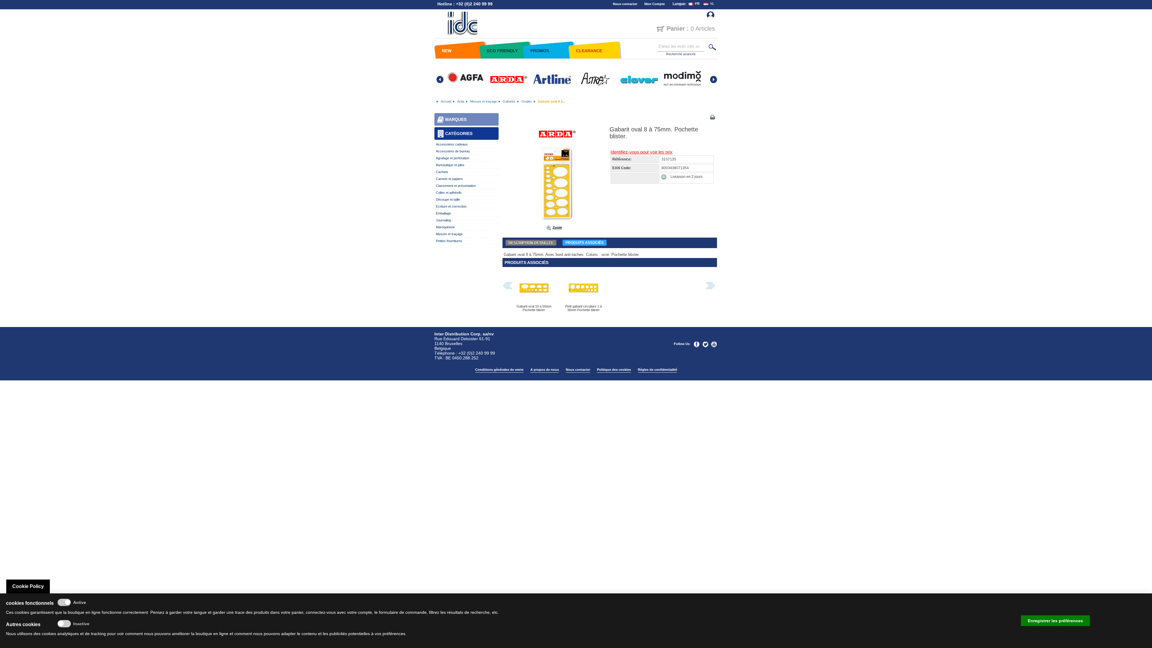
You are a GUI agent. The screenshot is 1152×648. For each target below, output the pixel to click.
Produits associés (585, 243)
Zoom (557, 227)
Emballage (443, 213)
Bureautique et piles (450, 165)
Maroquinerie (445, 227)
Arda (460, 101)
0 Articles (691, 28)
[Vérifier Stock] (665, 178)
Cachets (442, 172)
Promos (539, 50)
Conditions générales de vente (499, 369)
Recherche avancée (681, 54)
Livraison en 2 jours (686, 177)
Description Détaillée (531, 243)
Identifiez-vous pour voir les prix (641, 151)
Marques (455, 119)
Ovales (526, 101)
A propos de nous (544, 369)
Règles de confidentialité (657, 369)
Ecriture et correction (451, 206)
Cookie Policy (28, 586)
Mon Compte (654, 4)
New (447, 50)
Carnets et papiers (449, 179)
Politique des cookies (614, 369)
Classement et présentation (456, 186)
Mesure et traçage (483, 101)
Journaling (443, 220)
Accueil (446, 101)
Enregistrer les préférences (1055, 620)
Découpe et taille (448, 199)
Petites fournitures (449, 241)
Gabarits (509, 101)
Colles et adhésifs (449, 192)
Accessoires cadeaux (452, 144)
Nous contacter (625, 4)
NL (712, 3)
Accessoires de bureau (453, 151)
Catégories (458, 133)
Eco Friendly (502, 50)
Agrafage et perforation (452, 158)
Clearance (589, 50)
